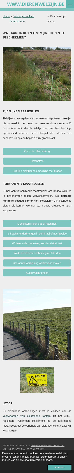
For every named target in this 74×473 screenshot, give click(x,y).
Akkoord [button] (59, 467)
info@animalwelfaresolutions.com (47, 445)
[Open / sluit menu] (70, 4)
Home (6, 16)
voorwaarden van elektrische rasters (28, 415)
